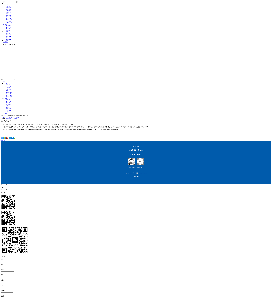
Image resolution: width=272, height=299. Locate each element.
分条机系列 (9, 19)
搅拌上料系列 (9, 18)
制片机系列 (9, 21)
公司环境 (8, 12)
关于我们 (5, 4)
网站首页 (8, 118)
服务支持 (5, 31)
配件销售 (8, 36)
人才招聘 (5, 40)
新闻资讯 (5, 24)
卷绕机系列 (9, 22)
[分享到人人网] (12, 138)
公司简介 (8, 6)
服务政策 (8, 34)
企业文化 (8, 10)
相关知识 (8, 28)
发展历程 (8, 9)
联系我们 (5, 42)
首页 (4, 3)
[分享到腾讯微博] (10, 138)
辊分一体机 (9, 16)
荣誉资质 (8, 7)
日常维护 (8, 33)
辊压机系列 (9, 15)
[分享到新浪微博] (7, 138)
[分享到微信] (15, 138)
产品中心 (5, 13)
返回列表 (3, 140)
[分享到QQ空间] (4, 138)
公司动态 (8, 25)
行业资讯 (8, 27)
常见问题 (8, 30)
